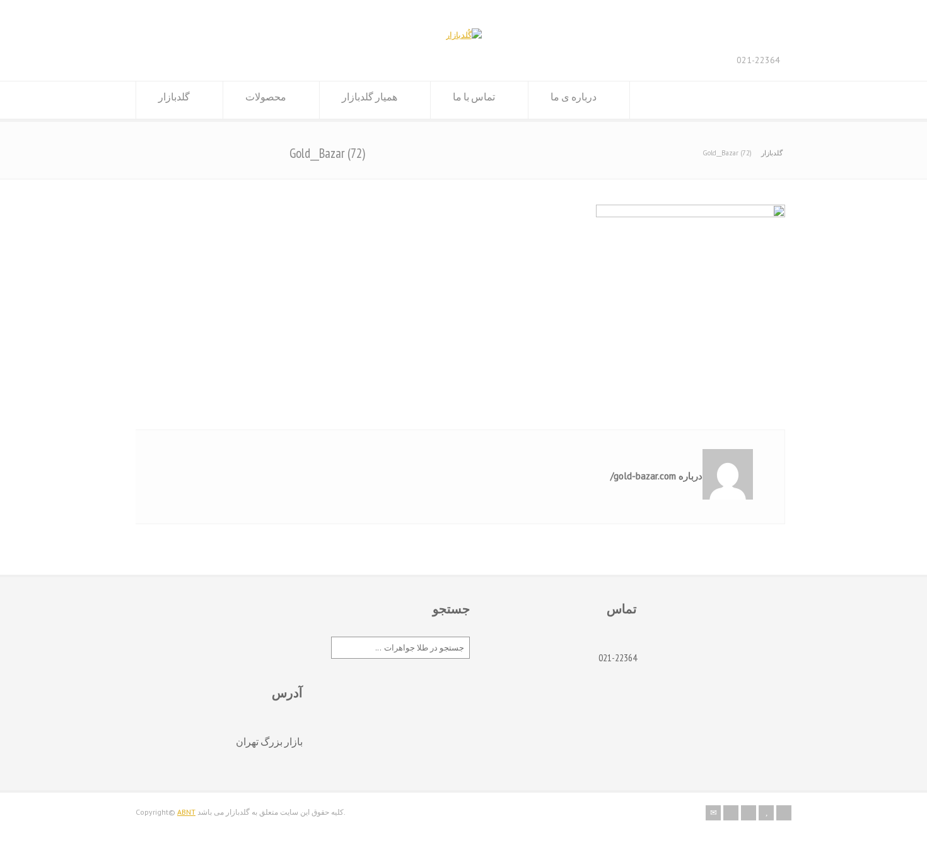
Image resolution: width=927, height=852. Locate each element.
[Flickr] (730, 812)
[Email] (713, 812)
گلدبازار (174, 96)
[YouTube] (766, 812)
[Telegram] (783, 812)
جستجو (451, 609)
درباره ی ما (574, 96)
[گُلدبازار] (464, 35)
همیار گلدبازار (369, 96)
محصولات (265, 96)
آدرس (287, 693)
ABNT (186, 812)
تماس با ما (474, 96)
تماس (622, 609)
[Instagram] (748, 812)
